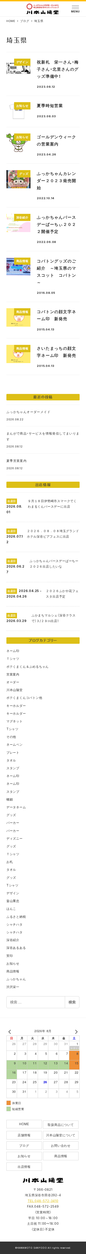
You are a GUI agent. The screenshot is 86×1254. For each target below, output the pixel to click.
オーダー (12, 682)
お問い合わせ (61, 1145)
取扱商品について (61, 1125)
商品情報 (12, 971)
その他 (11, 737)
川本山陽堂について (60, 1135)
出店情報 (24, 1167)
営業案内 (12, 674)
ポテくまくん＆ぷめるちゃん (27, 666)
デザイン (12, 893)
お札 (9, 862)
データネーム (16, 807)
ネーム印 (12, 651)
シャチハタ (14, 924)
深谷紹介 (12, 940)
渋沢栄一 (12, 987)
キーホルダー (16, 705)
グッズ (11, 815)
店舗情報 (24, 1135)
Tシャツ (12, 729)
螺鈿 (9, 799)
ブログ (24, 1145)
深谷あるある (16, 948)
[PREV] (10, 1031)
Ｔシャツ (12, 658)
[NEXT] (75, 1031)
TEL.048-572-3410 (43, 1201)
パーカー (12, 823)
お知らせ (12, 963)
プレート (12, 752)
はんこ (11, 908)
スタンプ (12, 768)
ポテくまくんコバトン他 (24, 698)
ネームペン (14, 744)
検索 (72, 1002)
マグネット (14, 721)
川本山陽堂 (14, 690)
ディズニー (14, 838)
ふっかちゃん (16, 979)
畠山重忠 (12, 901)
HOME (24, 1124)
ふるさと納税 (16, 916)
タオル (11, 760)
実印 (9, 956)
